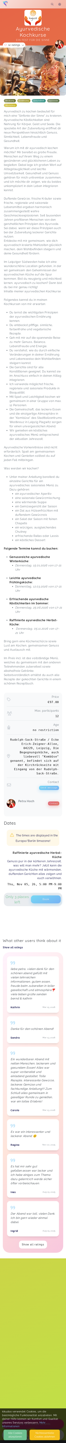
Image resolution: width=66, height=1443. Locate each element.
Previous (4, 70)
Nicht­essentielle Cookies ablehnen (44, 1435)
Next (61, 70)
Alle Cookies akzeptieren (15, 1435)
